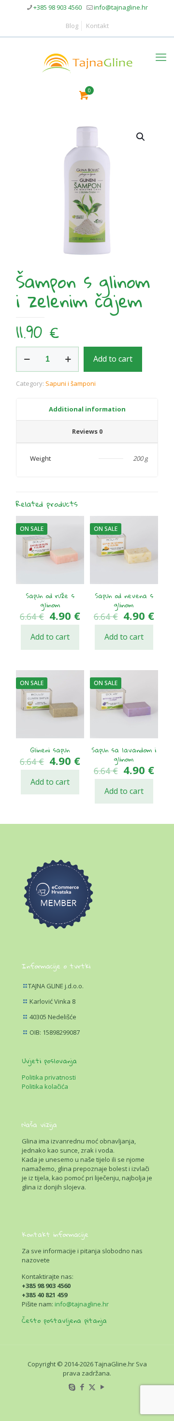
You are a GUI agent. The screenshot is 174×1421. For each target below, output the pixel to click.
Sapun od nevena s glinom (124, 600)
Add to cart (112, 358)
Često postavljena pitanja (64, 1320)
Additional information (87, 409)
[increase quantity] (67, 359)
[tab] (87, 409)
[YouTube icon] (102, 1387)
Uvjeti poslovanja (49, 1061)
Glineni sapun (50, 750)
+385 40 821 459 (44, 1294)
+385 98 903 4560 (57, 7)
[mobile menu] (161, 56)
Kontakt (97, 25)
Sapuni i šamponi (70, 383)
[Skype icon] (71, 1387)
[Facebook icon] (82, 1387)
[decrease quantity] (26, 359)
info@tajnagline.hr (121, 7)
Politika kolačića (45, 1086)
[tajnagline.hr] (87, 61)
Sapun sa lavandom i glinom (123, 754)
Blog (72, 25)
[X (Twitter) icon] (92, 1387)
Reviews (87, 431)
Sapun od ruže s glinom (50, 600)
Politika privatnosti (49, 1077)
